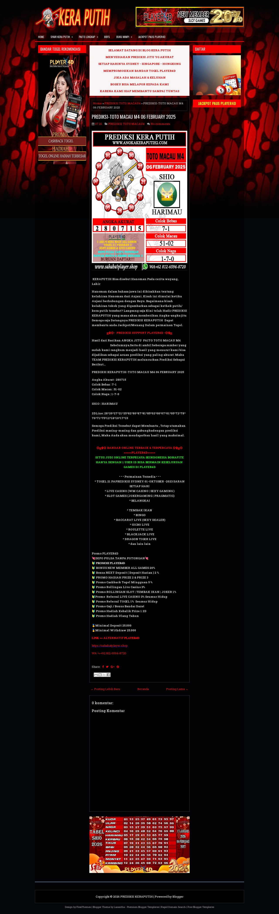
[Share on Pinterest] (118, 667)
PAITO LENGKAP (88, 37)
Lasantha (119, 907)
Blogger (178, 897)
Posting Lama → (177, 689)
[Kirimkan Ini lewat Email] (96, 675)
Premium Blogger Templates (143, 907)
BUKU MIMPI (124, 37)
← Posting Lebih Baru (105, 689)
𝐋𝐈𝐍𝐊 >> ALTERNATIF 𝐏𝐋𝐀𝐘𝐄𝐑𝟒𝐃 (115, 638)
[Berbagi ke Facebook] (108, 675)
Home (41, 37)
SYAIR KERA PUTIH (62, 37)
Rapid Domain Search (173, 907)
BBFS (107, 37)
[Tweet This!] (107, 667)
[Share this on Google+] (113, 667)
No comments (160, 124)
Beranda (143, 689)
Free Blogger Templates (201, 907)
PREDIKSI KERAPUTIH (136, 897)
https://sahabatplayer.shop (110, 645)
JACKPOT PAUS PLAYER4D (151, 37)
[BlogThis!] (100, 675)
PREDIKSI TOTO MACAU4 (122, 103)
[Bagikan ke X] (104, 675)
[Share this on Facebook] (103, 667)
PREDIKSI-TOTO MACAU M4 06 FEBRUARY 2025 (134, 116)
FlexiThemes (84, 907)
